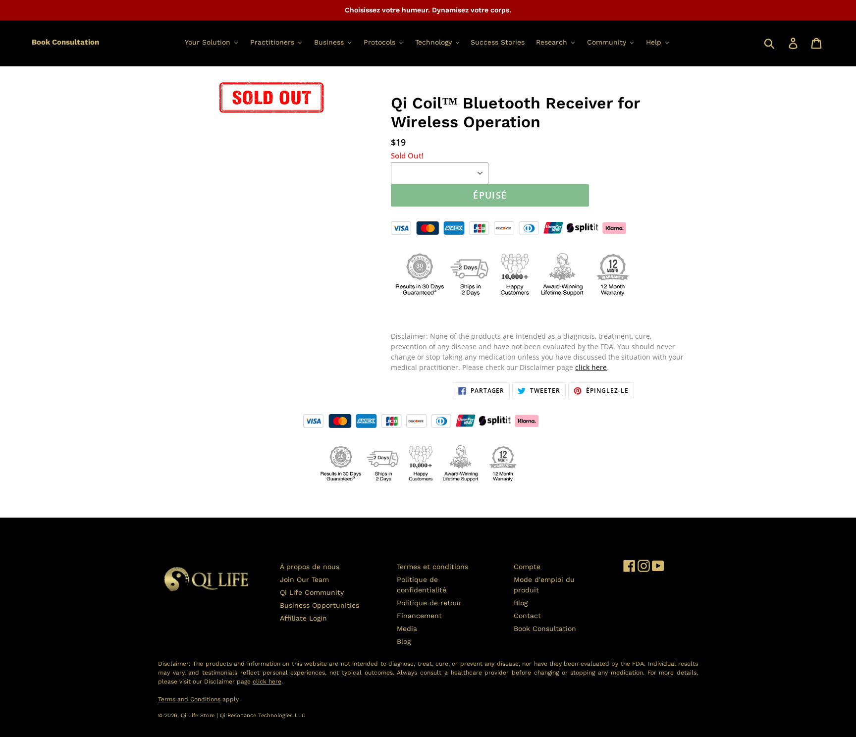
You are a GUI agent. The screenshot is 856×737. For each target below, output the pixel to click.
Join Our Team (304, 579)
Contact (527, 616)
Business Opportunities (319, 605)
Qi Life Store (198, 715)
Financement (419, 616)
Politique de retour (429, 603)
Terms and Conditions (189, 699)
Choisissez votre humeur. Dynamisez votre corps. (428, 10)
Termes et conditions (432, 567)
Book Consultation (65, 42)
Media (407, 628)
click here (591, 367)
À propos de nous (309, 567)
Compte (527, 567)
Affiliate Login (303, 618)
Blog (404, 641)
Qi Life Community (312, 592)
